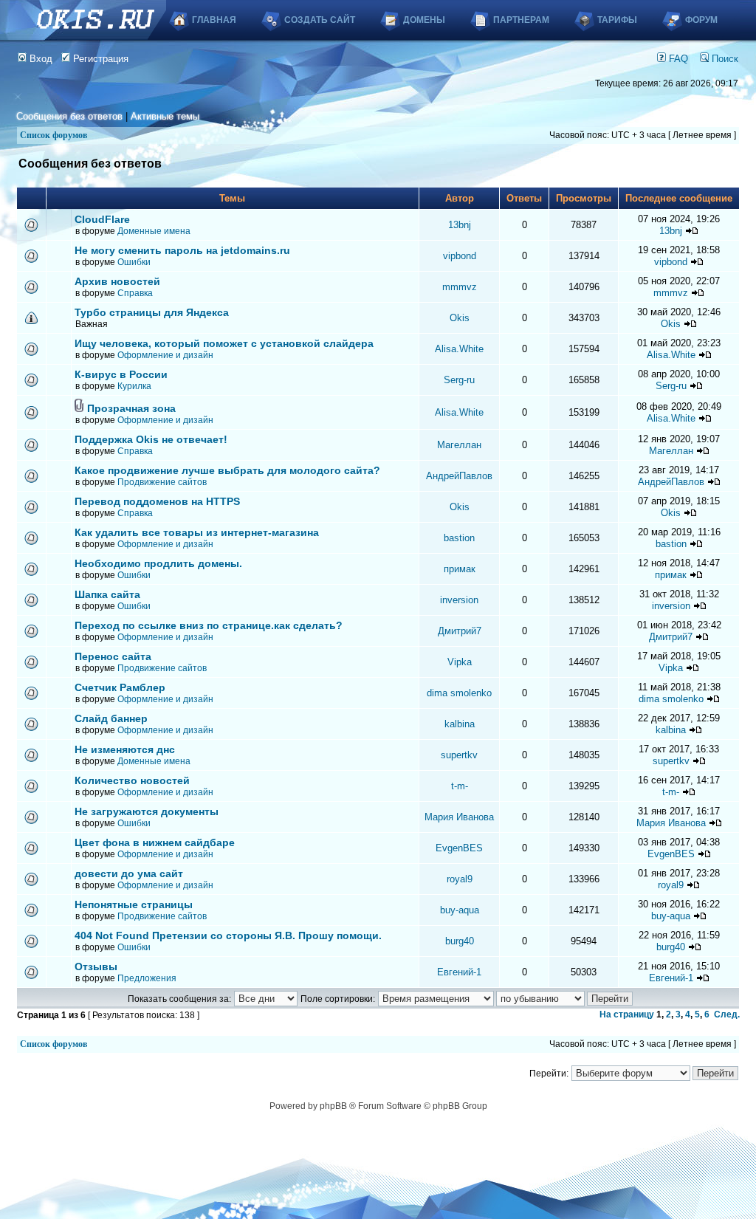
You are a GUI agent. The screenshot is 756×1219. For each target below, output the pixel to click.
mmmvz (459, 286)
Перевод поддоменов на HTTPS (157, 501)
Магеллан (459, 444)
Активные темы (165, 116)
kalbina (459, 723)
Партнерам (521, 20)
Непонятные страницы (134, 904)
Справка (135, 293)
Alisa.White (459, 348)
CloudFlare (102, 219)
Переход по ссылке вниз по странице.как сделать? (209, 625)
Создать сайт (319, 20)
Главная (214, 20)
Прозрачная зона (131, 408)
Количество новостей (132, 780)
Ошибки (134, 262)
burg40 (459, 941)
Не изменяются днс (125, 749)
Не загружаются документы (147, 811)
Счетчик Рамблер (120, 687)
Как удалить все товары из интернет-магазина (197, 532)
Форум (701, 20)
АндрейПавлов (459, 475)
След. (727, 1014)
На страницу (626, 1014)
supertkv (459, 754)
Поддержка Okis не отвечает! (151, 439)
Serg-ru (459, 379)
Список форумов (53, 135)
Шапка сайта (107, 594)
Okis (460, 317)
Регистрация (99, 58)
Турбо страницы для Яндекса (152, 312)
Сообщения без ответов (69, 116)
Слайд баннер (111, 718)
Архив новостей (117, 281)
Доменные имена (153, 231)
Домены (424, 20)
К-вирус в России (121, 374)
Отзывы (96, 966)
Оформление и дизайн (165, 355)
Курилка (134, 386)
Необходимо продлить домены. (158, 563)
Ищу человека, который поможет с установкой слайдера (224, 343)
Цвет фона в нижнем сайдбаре (155, 842)
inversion (459, 599)
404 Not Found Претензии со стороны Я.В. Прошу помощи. (228, 935)
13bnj (459, 224)
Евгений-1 (459, 972)
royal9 (459, 879)
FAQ (677, 58)
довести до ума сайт (129, 873)
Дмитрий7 (459, 630)
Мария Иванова (459, 817)
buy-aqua (459, 910)
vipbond (459, 255)
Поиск (723, 58)
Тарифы (617, 20)
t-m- (459, 786)
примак (459, 568)
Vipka (459, 661)
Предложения (146, 978)
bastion (459, 537)
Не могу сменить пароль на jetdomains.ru (182, 250)
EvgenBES (459, 848)
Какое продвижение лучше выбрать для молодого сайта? (227, 470)
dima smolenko (459, 692)
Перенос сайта (113, 656)
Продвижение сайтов (162, 482)
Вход (39, 58)
